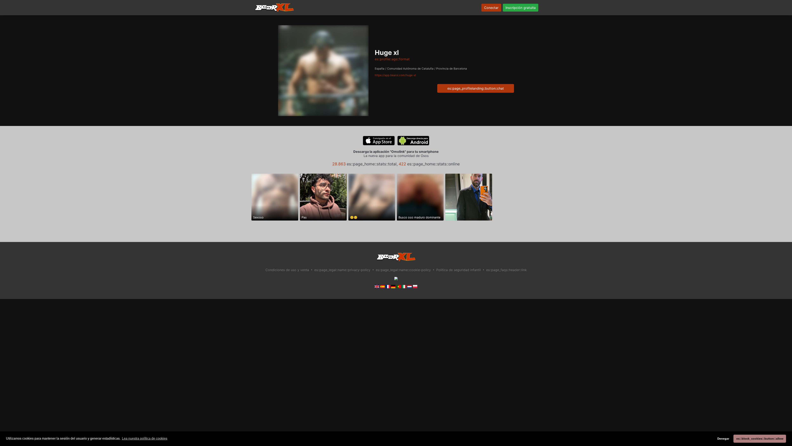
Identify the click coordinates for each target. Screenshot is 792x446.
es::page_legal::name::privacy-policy (342, 270)
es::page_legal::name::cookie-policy (403, 270)
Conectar (491, 8)
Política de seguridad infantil (458, 270)
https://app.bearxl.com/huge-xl (395, 75)
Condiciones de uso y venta (287, 270)
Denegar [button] (723, 438)
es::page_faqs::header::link (506, 270)
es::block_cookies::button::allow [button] (759, 438)
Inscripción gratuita (521, 8)
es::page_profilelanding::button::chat (475, 88)
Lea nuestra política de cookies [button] (144, 438)
